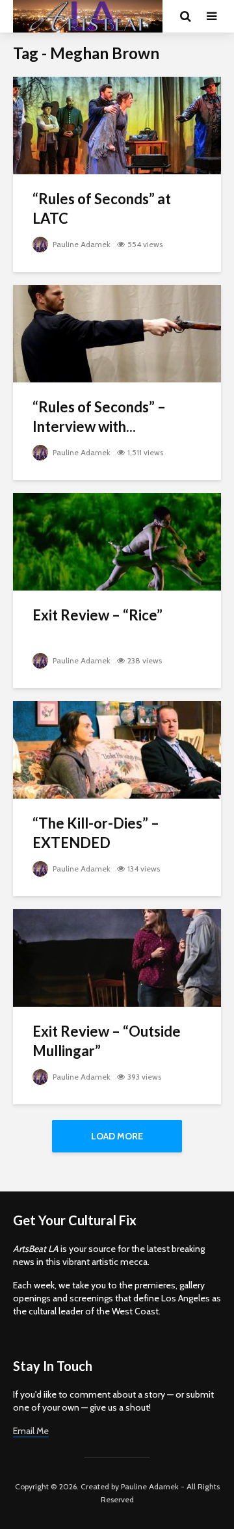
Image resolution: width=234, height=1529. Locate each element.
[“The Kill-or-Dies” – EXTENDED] (117, 749)
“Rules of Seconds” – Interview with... (99, 416)
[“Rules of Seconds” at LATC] (117, 124)
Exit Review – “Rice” (97, 615)
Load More (117, 1136)
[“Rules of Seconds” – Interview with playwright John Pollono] (117, 332)
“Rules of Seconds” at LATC (101, 208)
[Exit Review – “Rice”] (117, 541)
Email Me (31, 1431)
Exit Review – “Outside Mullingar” (106, 1040)
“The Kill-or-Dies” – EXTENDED (95, 832)
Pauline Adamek (80, 244)
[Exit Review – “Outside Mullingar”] (117, 957)
